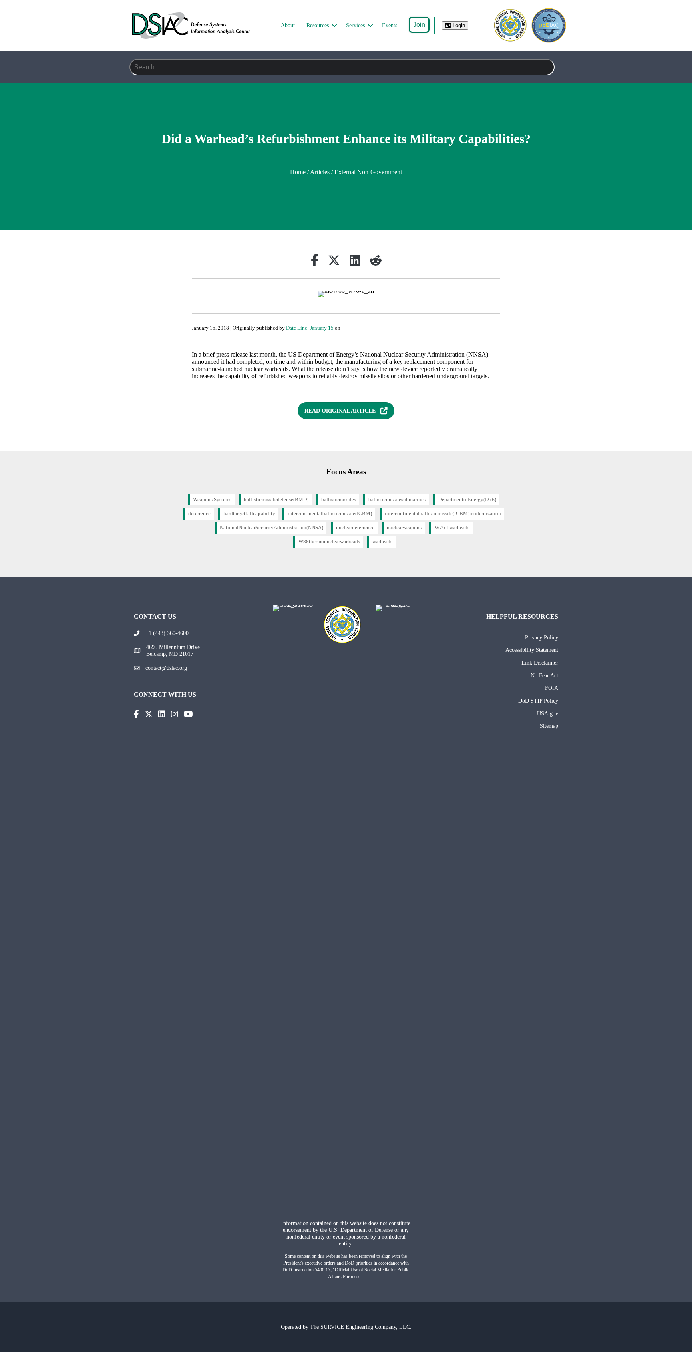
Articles (320, 172)
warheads (382, 541)
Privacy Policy (541, 637)
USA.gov (547, 713)
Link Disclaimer (539, 662)
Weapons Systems (212, 499)
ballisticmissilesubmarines (397, 499)
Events (389, 25)
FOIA (551, 688)
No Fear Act (544, 675)
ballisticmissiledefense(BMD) (276, 499)
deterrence (199, 513)
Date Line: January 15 (310, 328)
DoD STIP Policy (538, 700)
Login (458, 25)
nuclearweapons (404, 527)
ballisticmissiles (338, 499)
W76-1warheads (452, 527)
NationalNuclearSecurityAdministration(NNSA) (271, 527)
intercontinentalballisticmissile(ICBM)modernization (443, 513)
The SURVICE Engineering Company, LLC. (361, 1327)
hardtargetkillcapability (249, 513)
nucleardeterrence (355, 527)
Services (355, 25)
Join (419, 24)
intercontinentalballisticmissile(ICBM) (330, 513)
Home (298, 172)
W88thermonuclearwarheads (329, 541)
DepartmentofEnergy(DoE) (467, 499)
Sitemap (549, 726)
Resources (317, 25)
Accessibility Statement (531, 650)
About (288, 25)
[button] (334, 25)
